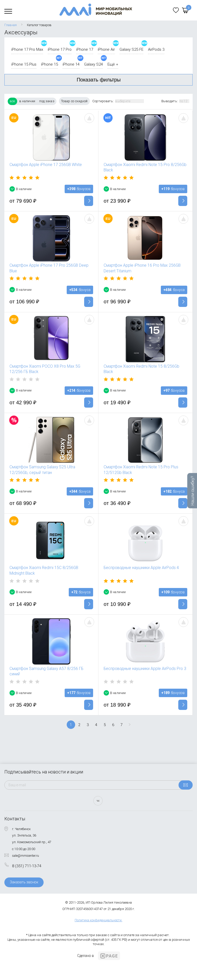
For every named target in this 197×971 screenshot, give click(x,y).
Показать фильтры (99, 79)
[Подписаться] (186, 785)
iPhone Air (106, 49)
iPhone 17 (84, 49)
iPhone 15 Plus (23, 64)
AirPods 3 (156, 49)
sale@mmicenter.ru (25, 856)
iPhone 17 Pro (60, 49)
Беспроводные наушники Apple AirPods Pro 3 (145, 668)
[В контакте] (98, 800)
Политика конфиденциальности (98, 920)
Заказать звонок (24, 882)
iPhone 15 (49, 64)
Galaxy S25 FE (131, 49)
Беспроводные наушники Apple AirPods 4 (141, 567)
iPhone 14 (71, 64)
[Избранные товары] (176, 10)
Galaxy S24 (93, 64)
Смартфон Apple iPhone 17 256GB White (45, 164)
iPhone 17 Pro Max (27, 49)
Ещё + (112, 64)
